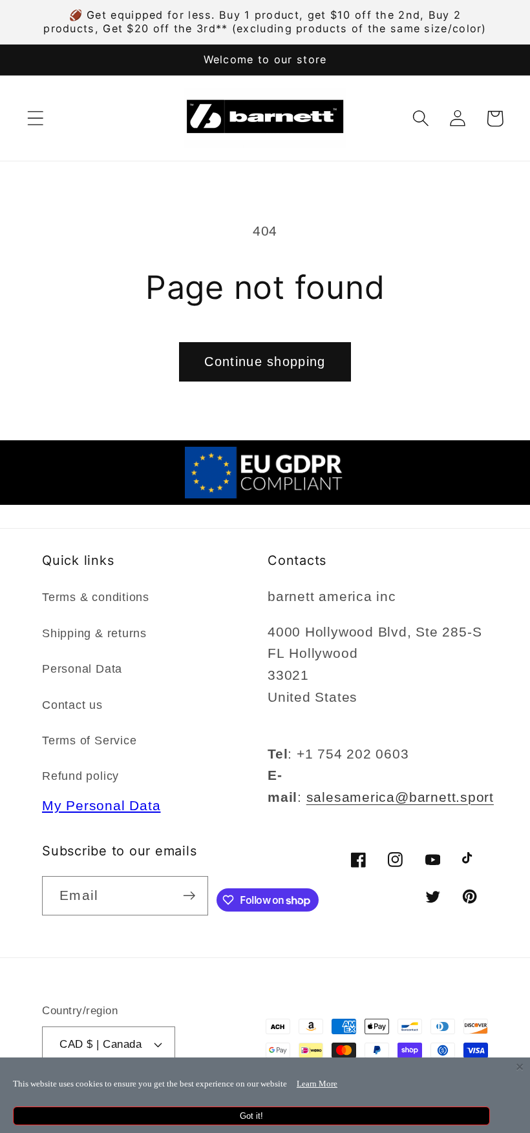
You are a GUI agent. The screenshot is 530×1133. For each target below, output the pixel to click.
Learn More (317, 1083)
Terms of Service (89, 740)
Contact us (72, 705)
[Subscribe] (189, 895)
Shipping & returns (94, 633)
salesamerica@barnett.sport (400, 797)
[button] (35, 118)
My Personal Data (101, 805)
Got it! (251, 1116)
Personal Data (82, 668)
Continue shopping (264, 361)
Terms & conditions (95, 597)
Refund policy (80, 776)
